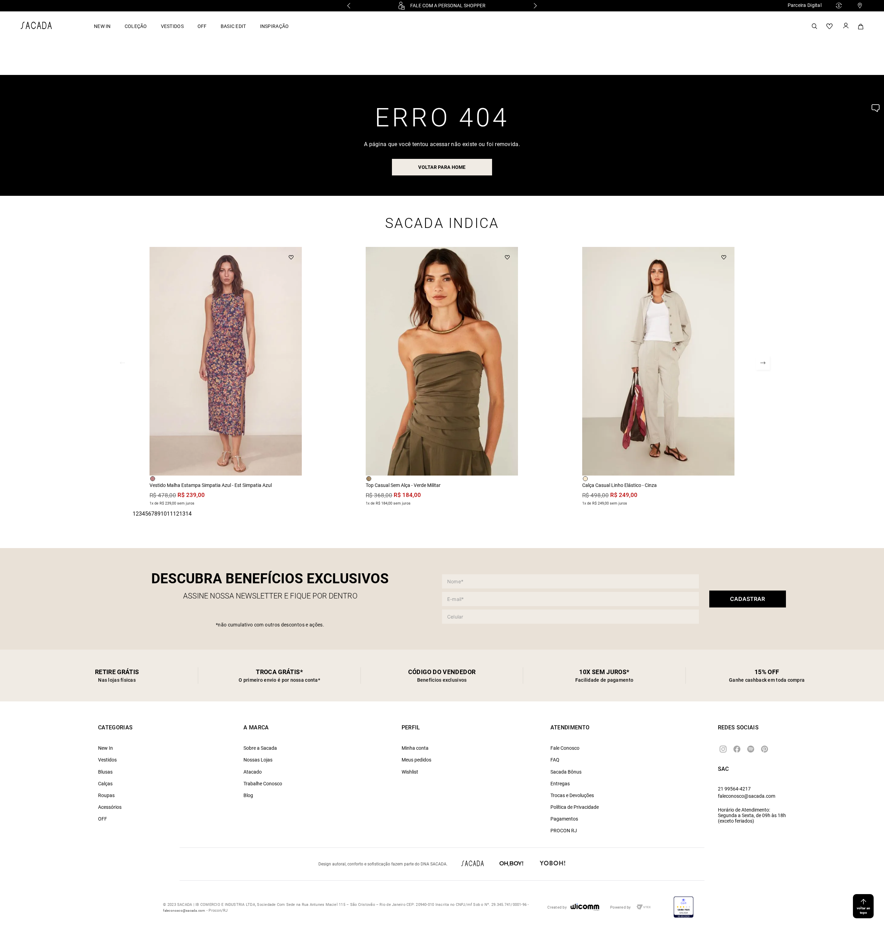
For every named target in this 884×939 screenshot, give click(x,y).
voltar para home (441, 167)
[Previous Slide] (349, 5)
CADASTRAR (747, 598)
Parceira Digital (804, 5)
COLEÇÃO (136, 26)
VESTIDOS (172, 26)
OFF (202, 26)
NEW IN (102, 26)
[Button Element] (845, 26)
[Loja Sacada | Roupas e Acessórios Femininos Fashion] (36, 27)
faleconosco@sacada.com (746, 796)
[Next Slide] (535, 5)
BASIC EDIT (233, 26)
